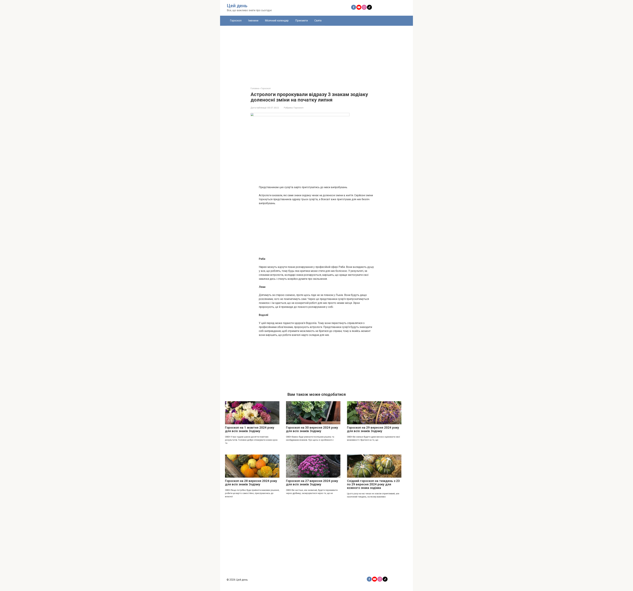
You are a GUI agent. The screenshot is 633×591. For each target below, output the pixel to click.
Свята (317, 20)
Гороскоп (235, 20)
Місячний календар (277, 20)
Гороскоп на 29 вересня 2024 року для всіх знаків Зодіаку (373, 429)
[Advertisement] (316, 54)
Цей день (237, 5)
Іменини (253, 20)
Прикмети (301, 20)
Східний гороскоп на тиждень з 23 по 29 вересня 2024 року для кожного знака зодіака (373, 484)
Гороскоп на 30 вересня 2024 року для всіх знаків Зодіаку (312, 429)
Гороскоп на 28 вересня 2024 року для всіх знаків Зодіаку (251, 482)
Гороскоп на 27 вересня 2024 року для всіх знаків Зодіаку (312, 482)
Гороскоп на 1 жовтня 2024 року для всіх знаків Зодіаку (249, 429)
